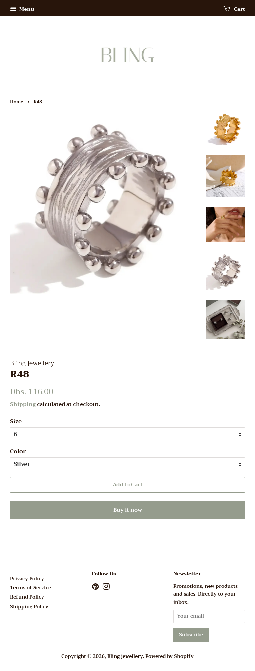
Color (18, 451)
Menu (26, 9)
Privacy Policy (27, 579)
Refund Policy (27, 597)
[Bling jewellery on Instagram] (106, 588)
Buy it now (127, 510)
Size (16, 421)
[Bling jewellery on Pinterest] (95, 588)
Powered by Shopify (169, 656)
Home (16, 102)
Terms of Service (30, 588)
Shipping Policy (29, 607)
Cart (239, 9)
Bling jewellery (125, 656)
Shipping (23, 404)
